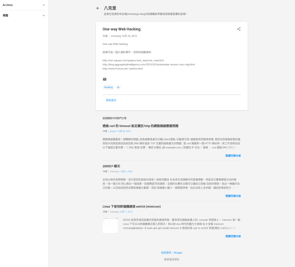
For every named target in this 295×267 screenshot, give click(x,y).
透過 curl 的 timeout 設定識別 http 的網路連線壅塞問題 (140, 126)
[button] (239, 29)
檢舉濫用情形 (171, 259)
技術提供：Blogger (171, 252)
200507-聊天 (111, 166)
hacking (108, 87)
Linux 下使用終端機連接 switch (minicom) (132, 206)
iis (118, 87)
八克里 (110, 8)
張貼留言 (111, 100)
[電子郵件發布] (105, 80)
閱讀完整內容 (233, 155)
